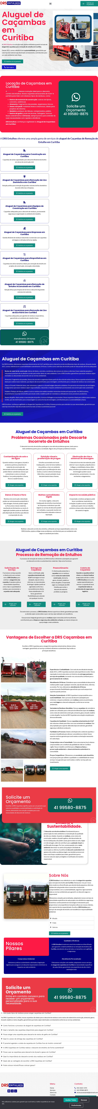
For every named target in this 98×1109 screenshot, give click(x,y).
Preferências (76, 1105)
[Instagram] (12, 1091)
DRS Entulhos (12, 91)
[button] (50, 3)
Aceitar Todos (70, 1100)
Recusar (84, 1100)
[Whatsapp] (15, 1091)
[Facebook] (8, 1091)
